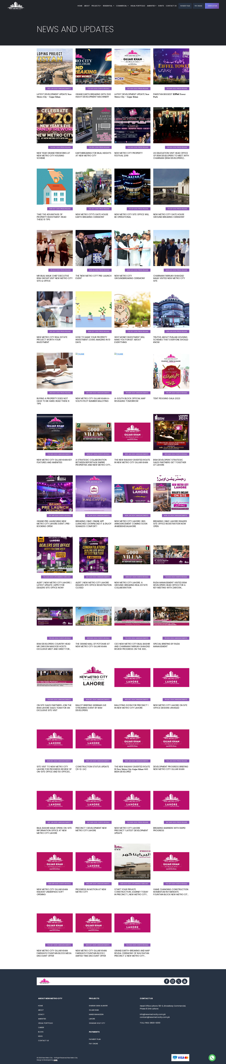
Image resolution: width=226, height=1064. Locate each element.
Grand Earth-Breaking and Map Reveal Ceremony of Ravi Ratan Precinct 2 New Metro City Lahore (132, 954)
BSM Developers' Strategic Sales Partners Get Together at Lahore (169, 462)
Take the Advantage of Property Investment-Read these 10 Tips (51, 217)
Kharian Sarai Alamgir (98, 1006)
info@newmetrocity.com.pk (153, 1014)
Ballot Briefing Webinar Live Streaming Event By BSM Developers (91, 708)
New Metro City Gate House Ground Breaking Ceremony (168, 215)
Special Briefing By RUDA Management (166, 645)
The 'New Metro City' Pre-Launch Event (93, 277)
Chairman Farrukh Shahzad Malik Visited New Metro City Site (169, 278)
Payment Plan (185, 6)
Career (41, 1027)
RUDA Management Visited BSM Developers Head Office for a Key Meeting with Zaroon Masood (170, 586)
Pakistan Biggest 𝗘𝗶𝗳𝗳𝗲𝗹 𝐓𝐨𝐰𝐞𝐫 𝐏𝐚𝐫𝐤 (169, 95)
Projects (96, 6)
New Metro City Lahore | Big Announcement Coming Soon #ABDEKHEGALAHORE (130, 524)
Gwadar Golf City (97, 1023)
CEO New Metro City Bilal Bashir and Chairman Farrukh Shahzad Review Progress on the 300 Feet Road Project (132, 647)
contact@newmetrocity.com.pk (155, 1017)
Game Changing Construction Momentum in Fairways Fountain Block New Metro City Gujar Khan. (171, 893)
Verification (212, 6)
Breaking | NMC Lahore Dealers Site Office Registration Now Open (170, 524)
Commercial (121, 6)
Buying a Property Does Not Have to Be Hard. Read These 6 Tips (53, 401)
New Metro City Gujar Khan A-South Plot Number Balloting (93, 399)
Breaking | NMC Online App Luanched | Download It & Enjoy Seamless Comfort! (93, 524)
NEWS (40, 1036)
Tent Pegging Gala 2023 (166, 398)
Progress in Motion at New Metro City (91, 890)
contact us (43, 1040)
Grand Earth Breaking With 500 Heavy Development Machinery (93, 95)
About (87, 6)
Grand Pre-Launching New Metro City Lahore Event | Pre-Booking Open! (54, 524)
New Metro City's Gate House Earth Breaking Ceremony (92, 215)
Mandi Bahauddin (96, 1014)
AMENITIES (151, 6)
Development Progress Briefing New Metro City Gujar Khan (170, 768)
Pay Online (198, 6)
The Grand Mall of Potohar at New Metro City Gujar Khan (93, 645)
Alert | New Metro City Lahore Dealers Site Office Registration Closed (93, 585)
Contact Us (171, 6)
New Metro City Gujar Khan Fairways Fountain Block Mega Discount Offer (54, 953)
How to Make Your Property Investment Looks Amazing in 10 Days (93, 340)
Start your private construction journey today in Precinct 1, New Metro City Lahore (131, 893)
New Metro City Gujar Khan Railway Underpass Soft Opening (52, 892)
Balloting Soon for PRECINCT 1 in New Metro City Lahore (131, 706)
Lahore (92, 1019)
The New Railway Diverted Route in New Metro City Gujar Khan (132, 461)
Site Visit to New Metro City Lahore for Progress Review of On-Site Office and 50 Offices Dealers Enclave (54, 770)
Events (161, 6)
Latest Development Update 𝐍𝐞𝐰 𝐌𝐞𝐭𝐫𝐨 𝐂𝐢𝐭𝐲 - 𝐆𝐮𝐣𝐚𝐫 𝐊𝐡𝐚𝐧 (54, 95)
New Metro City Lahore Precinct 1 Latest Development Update (131, 830)
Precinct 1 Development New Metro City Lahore (91, 829)
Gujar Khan (94, 1010)
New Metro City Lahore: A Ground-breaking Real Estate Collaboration (131, 585)
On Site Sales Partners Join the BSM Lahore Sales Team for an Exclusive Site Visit (54, 708)
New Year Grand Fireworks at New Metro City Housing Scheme (53, 156)
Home (80, 6)
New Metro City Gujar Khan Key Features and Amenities (54, 461)
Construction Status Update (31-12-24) (92, 768)
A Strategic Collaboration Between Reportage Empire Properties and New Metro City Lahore (93, 463)
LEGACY (41, 1014)
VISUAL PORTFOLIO (137, 6)
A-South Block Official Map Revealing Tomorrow (129, 399)
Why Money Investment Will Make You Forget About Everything (129, 340)
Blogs (40, 1032)
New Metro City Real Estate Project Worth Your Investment (52, 340)
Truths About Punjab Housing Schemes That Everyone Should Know (170, 340)
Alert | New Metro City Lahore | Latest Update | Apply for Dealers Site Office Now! (54, 585)
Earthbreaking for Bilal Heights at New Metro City (93, 154)
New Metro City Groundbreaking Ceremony (129, 277)
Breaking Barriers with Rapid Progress (169, 829)
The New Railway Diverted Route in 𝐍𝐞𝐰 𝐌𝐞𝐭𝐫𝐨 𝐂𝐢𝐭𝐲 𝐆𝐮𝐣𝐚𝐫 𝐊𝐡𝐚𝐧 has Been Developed (132, 769)
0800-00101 (155, 1022)
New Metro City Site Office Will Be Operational (131, 215)
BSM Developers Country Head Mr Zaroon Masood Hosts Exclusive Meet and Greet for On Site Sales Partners (53, 647)
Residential (108, 6)
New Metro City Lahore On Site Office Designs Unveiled (170, 706)
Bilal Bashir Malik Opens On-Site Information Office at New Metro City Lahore (54, 830)
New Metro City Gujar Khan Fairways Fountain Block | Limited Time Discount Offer (91, 953)
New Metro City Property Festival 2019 (128, 154)
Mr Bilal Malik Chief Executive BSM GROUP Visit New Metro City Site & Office (55, 278)
